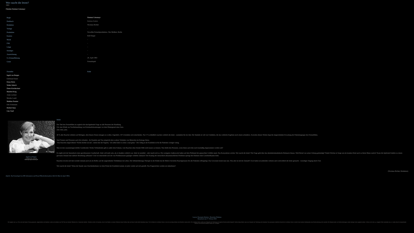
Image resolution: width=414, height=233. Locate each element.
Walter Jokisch (12, 85)
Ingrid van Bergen (13, 75)
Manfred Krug (11, 92)
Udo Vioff (10, 111)
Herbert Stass (11, 108)
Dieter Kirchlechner (13, 88)
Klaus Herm (11, 82)
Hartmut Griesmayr (93, 17)
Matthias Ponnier (12, 101)
